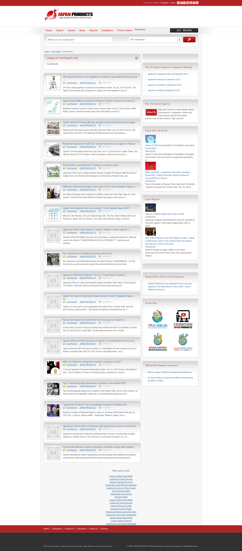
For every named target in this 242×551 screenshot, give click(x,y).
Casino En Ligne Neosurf (121, 503)
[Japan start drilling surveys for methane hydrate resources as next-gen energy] (53, 113)
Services (104, 529)
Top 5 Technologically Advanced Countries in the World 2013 (94, 383)
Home (49, 30)
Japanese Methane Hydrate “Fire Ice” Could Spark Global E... (95, 275)
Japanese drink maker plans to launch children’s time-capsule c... (97, 229)
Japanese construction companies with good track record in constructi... (100, 426)
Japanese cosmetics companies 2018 (164, 85)
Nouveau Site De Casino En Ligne (121, 512)
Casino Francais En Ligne (121, 482)
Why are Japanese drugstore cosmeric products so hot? (92, 361)
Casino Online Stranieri (121, 521)
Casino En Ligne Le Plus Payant (121, 488)
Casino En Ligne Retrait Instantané (121, 485)
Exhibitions (107, 30)
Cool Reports (72, 83)
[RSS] (178, 3)
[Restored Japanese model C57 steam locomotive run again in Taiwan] (53, 156)
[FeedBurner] (197, 3)
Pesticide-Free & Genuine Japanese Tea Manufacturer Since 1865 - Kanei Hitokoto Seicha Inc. (170, 287)
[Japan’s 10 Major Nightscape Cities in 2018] (150, 211)
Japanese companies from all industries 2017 (168, 74)
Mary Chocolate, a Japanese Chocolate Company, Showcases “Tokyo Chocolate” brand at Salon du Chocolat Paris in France (167, 175)
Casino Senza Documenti (121, 518)
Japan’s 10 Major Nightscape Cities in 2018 (164, 214)
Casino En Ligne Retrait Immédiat (121, 524)
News (82, 30)
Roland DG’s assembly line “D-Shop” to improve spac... (91, 165)
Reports (93, 30)
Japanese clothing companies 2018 (164, 90)
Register (164, 3)
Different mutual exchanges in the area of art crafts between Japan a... (99, 186)
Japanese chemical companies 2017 (164, 79)
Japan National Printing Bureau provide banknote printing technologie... (100, 122)
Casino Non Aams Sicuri (121, 494)
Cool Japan (55, 51)
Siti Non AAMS (121, 497)
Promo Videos (124, 30)
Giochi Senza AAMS (121, 491)
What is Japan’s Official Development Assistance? (170, 372)
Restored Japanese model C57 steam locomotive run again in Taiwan (99, 143)
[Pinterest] (194, 3)
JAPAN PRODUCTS (88, 83)
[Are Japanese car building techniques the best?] (53, 266)
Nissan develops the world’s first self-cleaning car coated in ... (95, 319)
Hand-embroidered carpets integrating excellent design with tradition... (99, 447)
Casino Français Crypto (121, 506)
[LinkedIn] (190, 3)
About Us (94, 529)
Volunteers (82, 529)
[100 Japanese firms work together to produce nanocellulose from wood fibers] (53, 89)
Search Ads (189, 39)
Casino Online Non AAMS (121, 476)
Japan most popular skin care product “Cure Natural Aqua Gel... (97, 208)
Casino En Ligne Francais (121, 479)
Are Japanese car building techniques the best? (87, 253)
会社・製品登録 (184, 30)
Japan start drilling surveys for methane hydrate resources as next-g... (99, 101)
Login (172, 3)
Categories (57, 529)
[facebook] (184, 3)
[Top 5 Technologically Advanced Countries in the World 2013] (53, 395)
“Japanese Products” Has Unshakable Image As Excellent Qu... (96, 404)
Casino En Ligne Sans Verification (121, 515)
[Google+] (181, 3)
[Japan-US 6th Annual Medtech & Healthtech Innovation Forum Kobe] (150, 142)
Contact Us (69, 529)
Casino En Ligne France (121, 509)
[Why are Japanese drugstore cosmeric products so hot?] (53, 374)
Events (71, 30)
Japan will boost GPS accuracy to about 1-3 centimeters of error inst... (99, 340)
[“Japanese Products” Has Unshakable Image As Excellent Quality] (53, 417)
